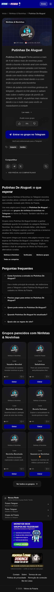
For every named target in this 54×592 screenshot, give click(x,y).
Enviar (43, 4)
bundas (23, 147)
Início (4, 13)
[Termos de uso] (27, 558)
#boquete (6, 216)
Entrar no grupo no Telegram (29, 134)
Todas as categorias (11, 259)
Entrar (14, 382)
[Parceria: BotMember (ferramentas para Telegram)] (27, 535)
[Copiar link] (46, 166)
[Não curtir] (34, 123)
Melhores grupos (42, 255)
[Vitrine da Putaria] (11, 4)
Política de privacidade (16, 578)
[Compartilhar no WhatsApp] (8, 166)
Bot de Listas (27, 581)
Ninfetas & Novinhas (17, 13)
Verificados (28, 255)
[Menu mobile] (50, 4)
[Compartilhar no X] (20, 166)
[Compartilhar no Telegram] (14, 166)
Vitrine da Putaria (31, 589)
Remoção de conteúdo (37, 578)
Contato (16, 574)
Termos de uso (35, 574)
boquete (13, 147)
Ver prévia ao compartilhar (22, 173)
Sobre (24, 574)
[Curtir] (19, 123)
